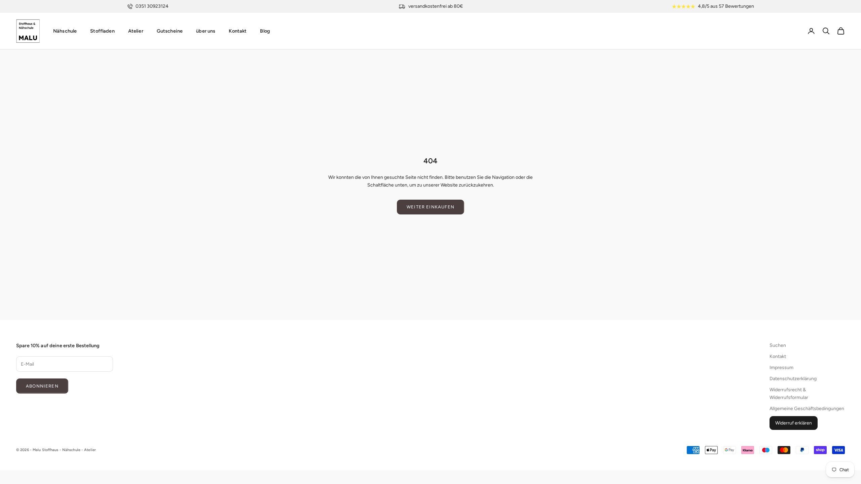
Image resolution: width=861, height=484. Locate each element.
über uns (205, 31)
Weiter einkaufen (430, 206)
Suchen (778, 345)
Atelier (135, 31)
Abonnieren (42, 386)
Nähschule (65, 31)
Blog (265, 31)
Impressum (781, 367)
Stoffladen (102, 31)
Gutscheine (170, 31)
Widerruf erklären (793, 423)
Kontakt (238, 31)
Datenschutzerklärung (793, 378)
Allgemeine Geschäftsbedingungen (807, 408)
